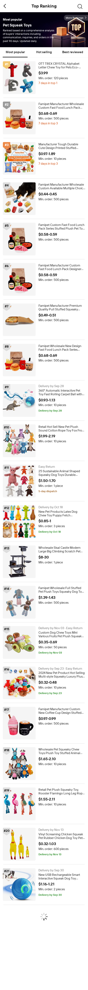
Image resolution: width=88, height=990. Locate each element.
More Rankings (74, 17)
